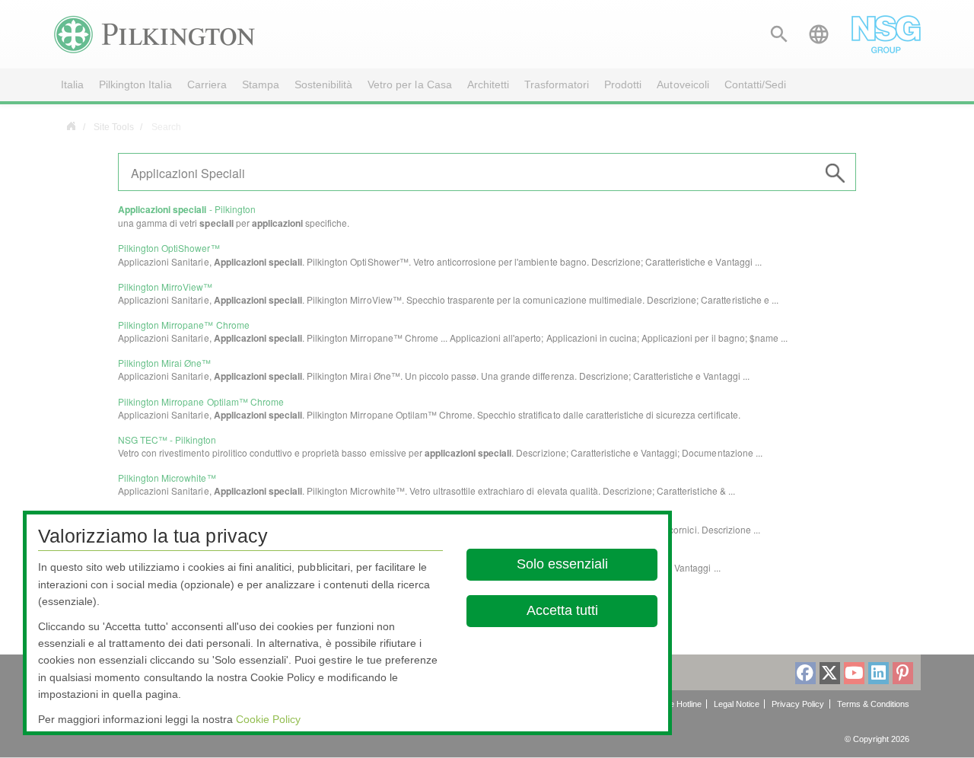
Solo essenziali (562, 564)
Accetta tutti (562, 610)
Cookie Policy (268, 719)
